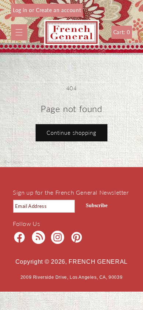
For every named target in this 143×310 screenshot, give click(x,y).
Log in (21, 10)
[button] (19, 32)
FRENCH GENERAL (98, 262)
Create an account (58, 10)
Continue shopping (71, 132)
